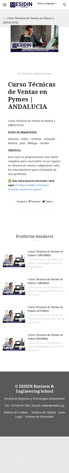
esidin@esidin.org (52, 405)
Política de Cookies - (17, 412)
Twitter (49, 201)
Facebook (21, 201)
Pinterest (35, 201)
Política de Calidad (44, 412)
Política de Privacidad (40, 416)
